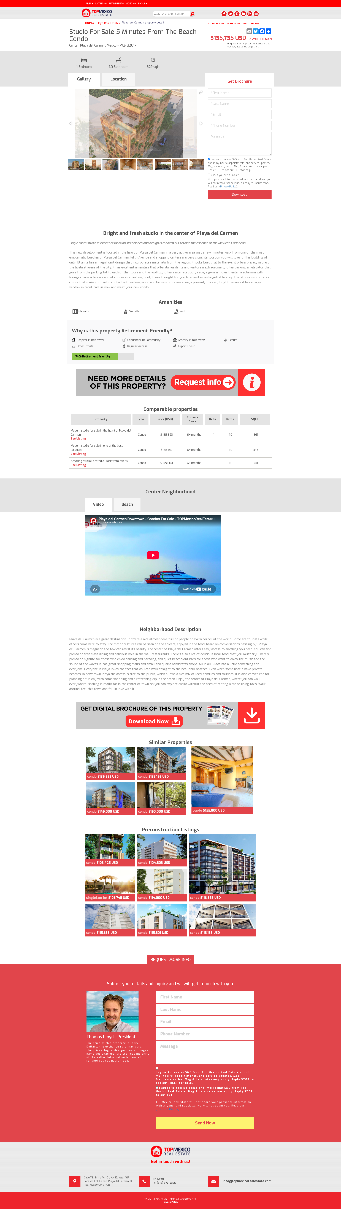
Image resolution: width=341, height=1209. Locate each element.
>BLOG (255, 23)
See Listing (78, 438)
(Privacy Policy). (168, 1109)
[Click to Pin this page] (237, 14)
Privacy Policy (228, 186)
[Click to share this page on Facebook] (224, 14)
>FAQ (245, 23)
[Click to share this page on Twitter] (230, 14)
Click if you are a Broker (224, 175)
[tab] (84, 80)
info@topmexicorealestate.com (247, 1181)
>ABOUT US (233, 23)
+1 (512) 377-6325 (164, 1183)
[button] (201, 92)
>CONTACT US (215, 23)
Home (89, 22)
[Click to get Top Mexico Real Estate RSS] (250, 14)
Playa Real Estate (107, 23)
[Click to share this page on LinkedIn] (243, 14)
